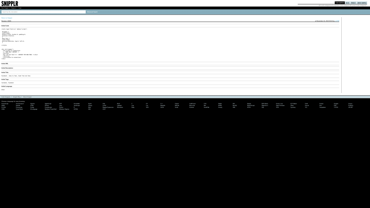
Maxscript (192, 105)
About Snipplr (27, 97)
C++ (161, 103)
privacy (353, 3)
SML (234, 107)
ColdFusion (192, 103)
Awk (104, 103)
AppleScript (48, 103)
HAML (3, 105)
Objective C (265, 105)
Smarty (220, 107)
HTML (32, 105)
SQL (263, 107)
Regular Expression (108, 107)
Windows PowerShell (50, 109)
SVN (277, 107)
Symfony (293, 107)
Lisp (133, 105)
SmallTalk (206, 107)
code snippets (340, 3)
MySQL (235, 105)
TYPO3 (336, 107)
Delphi (220, 103)
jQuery (90, 105)
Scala (176, 107)
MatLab (177, 105)
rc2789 (337, 21)
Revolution (120, 107)
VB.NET (350, 107)
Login (19, 8)
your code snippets (359, 5)
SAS (147, 107)
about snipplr (362, 3)
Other (292, 105)
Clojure (177, 103)
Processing (19, 107)
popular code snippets (341, 5)
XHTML (76, 109)
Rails (89, 107)
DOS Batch (265, 103)
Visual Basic (19, 109)
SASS (162, 107)
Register (13, 8)
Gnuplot (336, 103)
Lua (147, 105)
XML (89, 109)
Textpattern (322, 107)
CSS (205, 103)
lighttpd (119, 105)
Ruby (133, 107)
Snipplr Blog (17, 97)
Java (60, 105)
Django (249, 103)
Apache (32, 103)
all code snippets (325, 5)
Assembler (77, 103)
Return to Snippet (6, 18)
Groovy (350, 103)
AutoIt (90, 103)
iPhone (47, 105)
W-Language (33, 109)
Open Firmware (280, 105)
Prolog (32, 107)
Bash (118, 103)
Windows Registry (64, 109)
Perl (320, 105)
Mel (205, 105)
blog (347, 3)
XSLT (104, 109)
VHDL (3, 109)
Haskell (18, 105)
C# (147, 103)
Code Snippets (5, 97)
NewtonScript (251, 105)
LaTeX (104, 105)
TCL (306, 107)
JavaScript (77, 105)
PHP (335, 105)
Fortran (321, 103)
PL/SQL (3, 107)
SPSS (249, 107)
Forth (306, 103)
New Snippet (4, 8)
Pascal (307, 105)
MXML (220, 105)
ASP (60, 103)
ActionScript (4, 103)
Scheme (191, 107)
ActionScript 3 (20, 103)
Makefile (162, 105)
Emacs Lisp (279, 103)
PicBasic (350, 105)
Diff (234, 103)
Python (61, 107)
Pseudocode (48, 107)
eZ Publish (294, 103)
